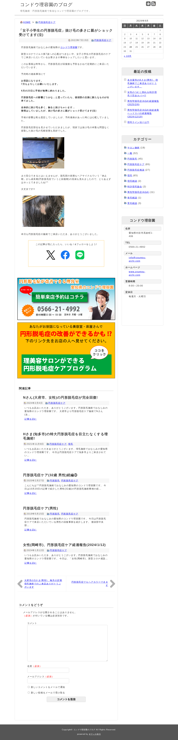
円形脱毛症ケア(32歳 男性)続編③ (50, 475)
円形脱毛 (55, 480)
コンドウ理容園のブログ (46, 4)
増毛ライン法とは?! (138, 122)
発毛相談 (132, 198)
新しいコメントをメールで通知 (48, 687)
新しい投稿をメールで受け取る (48, 692)
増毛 (70, 444)
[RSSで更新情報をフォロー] (153, 3)
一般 (129, 153)
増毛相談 (132, 181)
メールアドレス (40, 676)
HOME (27, 22)
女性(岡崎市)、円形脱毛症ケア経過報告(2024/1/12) (64, 545)
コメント (32, 623)
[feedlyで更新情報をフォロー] (148, 3)
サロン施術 (133, 147)
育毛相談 (132, 203)
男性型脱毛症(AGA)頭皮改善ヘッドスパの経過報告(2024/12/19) (143, 113)
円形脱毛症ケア (46, 22)
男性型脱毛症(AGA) (138, 192)
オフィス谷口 (95, 734)
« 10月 (128, 56)
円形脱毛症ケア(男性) (40, 508)
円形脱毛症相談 (135, 170)
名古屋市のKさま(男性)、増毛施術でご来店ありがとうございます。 (142, 83)
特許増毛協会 (134, 186)
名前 (34, 666)
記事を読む (30, 419)
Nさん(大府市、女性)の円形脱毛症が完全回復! (60, 397)
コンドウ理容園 (68, 47)
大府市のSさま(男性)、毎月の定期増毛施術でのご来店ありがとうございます (43, 583)
